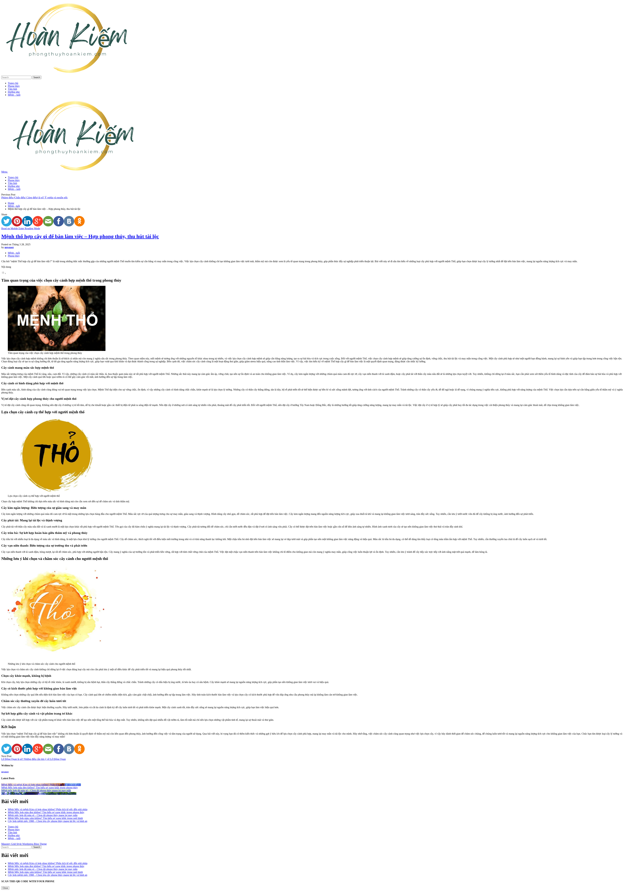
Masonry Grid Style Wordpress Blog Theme (24, 843)
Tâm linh (12, 89)
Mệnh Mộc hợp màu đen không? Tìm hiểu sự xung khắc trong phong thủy (46, 812)
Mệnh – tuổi (14, 94)
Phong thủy (14, 86)
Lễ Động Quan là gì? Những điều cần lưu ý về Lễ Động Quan (33, 759)
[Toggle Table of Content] (3, 273)
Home (11, 203)
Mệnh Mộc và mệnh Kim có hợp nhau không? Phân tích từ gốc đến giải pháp (47, 809)
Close (5, 888)
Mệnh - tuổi (14, 206)
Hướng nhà (14, 91)
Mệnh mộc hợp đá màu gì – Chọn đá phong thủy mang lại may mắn (42, 815)
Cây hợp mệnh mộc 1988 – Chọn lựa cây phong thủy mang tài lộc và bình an (47, 821)
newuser (9, 247)
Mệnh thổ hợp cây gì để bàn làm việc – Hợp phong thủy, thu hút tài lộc (80, 236)
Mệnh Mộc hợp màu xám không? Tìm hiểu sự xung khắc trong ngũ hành (45, 818)
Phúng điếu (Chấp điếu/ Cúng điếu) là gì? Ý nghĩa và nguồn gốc (34, 197)
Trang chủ (13, 83)
